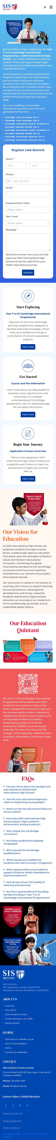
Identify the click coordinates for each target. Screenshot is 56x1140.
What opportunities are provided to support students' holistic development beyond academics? (27, 872)
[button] (51, 7)
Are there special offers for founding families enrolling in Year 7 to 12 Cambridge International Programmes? (27, 894)
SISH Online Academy (16, 1043)
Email (10, 187)
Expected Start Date (18, 203)
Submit (28, 272)
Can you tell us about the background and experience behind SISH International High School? (27, 789)
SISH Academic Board (16, 1014)
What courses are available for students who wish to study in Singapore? (28, 861)
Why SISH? (10, 1010)
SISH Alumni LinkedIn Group (19, 1039)
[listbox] (28, 210)
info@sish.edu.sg (18, 1086)
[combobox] (9, 181)
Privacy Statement (12, 1121)
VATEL (8, 1048)
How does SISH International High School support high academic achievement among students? (25, 821)
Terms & (12, 1113)
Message (12, 229)
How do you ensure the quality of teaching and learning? (24, 884)
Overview (10, 1005)
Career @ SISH (12, 1023)
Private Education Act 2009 (19, 1018)
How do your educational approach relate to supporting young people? (25, 801)
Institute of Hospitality (16, 1052)
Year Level (12, 216)
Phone (10, 174)
